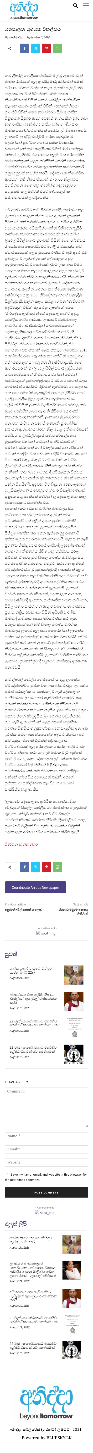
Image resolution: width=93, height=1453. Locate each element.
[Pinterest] (46, 48)
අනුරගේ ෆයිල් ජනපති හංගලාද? (24, 910)
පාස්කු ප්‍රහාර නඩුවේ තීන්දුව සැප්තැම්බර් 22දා (31, 970)
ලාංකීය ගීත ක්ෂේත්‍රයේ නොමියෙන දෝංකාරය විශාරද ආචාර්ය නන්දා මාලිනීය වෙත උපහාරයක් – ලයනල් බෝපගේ (33, 1270)
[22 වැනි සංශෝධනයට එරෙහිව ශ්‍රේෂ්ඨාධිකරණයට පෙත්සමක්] (73, 1054)
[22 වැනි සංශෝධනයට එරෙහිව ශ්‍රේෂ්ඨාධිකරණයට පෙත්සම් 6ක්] (73, 1028)
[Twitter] (35, 48)
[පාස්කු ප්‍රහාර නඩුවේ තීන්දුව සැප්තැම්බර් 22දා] (73, 975)
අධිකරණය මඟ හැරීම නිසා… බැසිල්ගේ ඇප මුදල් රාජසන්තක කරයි (33, 999)
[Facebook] (24, 48)
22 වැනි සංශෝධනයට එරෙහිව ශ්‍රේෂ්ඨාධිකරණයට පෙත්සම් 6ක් (33, 1023)
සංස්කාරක (16, 37)
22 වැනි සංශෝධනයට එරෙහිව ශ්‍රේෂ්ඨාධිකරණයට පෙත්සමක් (33, 1049)
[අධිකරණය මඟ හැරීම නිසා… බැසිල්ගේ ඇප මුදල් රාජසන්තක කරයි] (73, 1001)
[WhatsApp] (57, 48)
